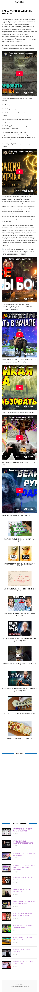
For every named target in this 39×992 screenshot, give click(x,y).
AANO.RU (19, 2)
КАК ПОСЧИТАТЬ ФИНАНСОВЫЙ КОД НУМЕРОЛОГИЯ (24, 902)
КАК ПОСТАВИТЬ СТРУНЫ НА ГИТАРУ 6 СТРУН (23, 939)
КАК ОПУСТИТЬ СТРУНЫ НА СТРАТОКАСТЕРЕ (22, 926)
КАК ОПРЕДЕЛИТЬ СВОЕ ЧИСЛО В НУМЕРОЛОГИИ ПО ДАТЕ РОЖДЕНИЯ (24, 867)
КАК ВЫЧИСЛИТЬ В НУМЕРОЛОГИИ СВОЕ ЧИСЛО (23, 842)
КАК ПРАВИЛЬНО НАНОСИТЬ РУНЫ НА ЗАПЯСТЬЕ (23, 830)
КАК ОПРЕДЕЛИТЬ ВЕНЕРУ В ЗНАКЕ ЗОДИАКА (23, 963)
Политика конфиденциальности (19, 986)
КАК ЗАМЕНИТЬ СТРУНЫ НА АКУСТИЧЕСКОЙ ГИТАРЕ (22, 914)
